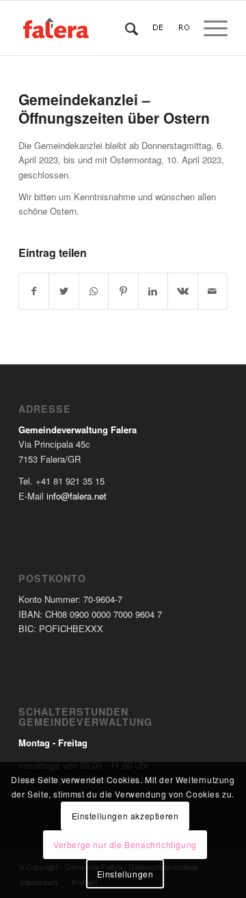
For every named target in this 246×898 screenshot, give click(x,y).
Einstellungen (125, 874)
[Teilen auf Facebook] (34, 291)
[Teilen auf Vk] (182, 291)
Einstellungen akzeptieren (125, 815)
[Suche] (124, 28)
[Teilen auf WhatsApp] (93, 291)
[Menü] (209, 28)
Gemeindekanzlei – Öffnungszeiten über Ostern (114, 108)
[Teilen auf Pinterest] (123, 291)
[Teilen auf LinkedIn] (153, 291)
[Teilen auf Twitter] (63, 291)
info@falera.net (76, 495)
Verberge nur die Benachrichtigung (125, 844)
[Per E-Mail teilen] (212, 291)
